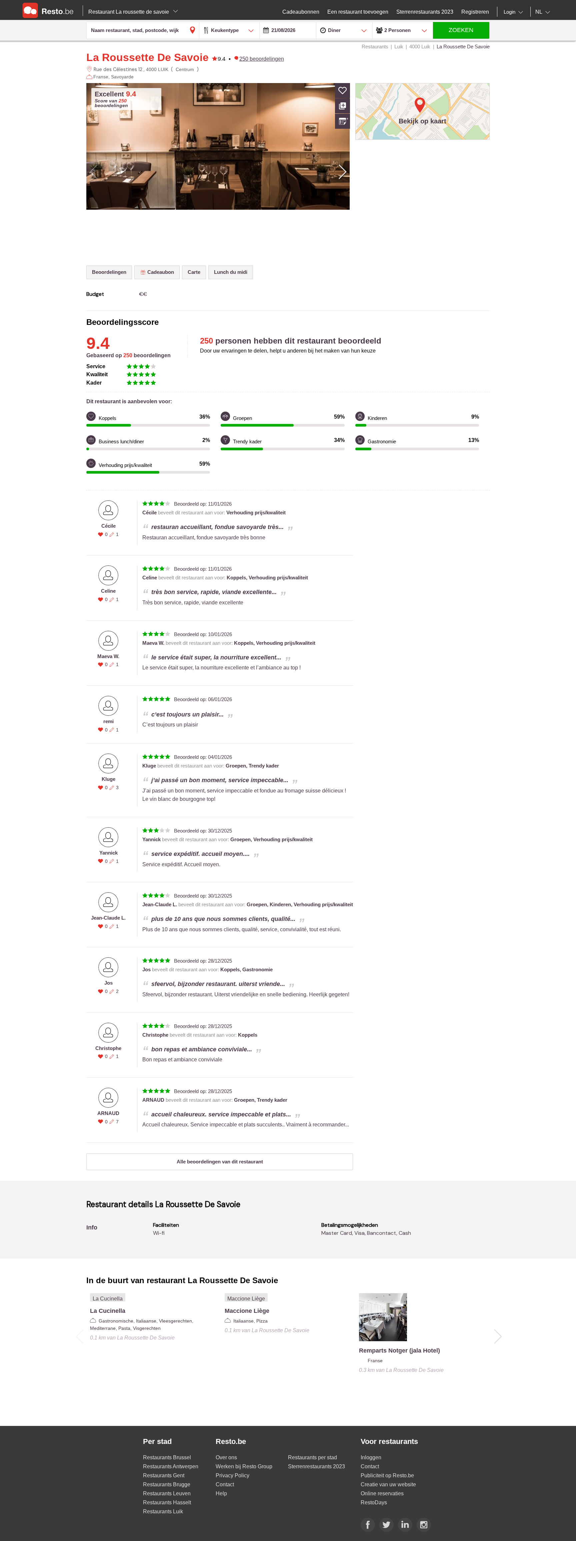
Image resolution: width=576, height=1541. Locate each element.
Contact (225, 1484)
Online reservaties (382, 1493)
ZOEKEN (461, 30)
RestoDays (374, 1502)
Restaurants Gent (163, 1475)
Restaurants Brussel (167, 1457)
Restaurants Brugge (166, 1484)
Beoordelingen (109, 272)
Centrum (185, 69)
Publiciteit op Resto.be (387, 1475)
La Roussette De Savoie (147, 57)
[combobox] (514, 12)
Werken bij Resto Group (244, 1466)
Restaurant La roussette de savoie (129, 12)
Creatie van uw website (388, 1484)
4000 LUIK (157, 69)
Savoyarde (122, 76)
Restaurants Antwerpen (170, 1466)
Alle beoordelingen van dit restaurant (220, 1161)
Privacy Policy (232, 1475)
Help (221, 1493)
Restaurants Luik (163, 1511)
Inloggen (371, 1457)
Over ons (226, 1457)
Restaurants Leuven (167, 1493)
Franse (100, 76)
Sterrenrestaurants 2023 (316, 1466)
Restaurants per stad (312, 1457)
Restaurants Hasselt (167, 1502)
